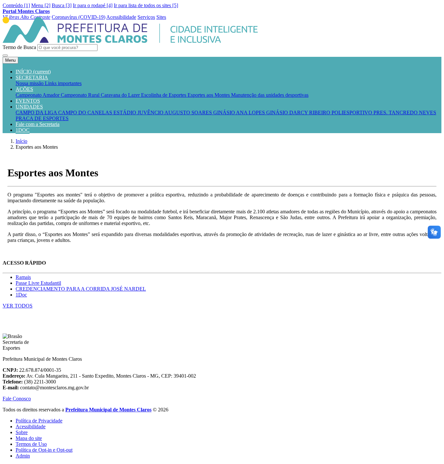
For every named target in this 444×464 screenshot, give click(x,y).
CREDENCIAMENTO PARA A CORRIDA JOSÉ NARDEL (81, 289)
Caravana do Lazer (121, 95)
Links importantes (63, 83)
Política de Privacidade (39, 420)
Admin (23, 455)
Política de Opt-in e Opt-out (44, 450)
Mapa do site (29, 438)
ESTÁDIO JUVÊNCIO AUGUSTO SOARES (163, 112)
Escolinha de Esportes (164, 95)
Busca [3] (62, 5)
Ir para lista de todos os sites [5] (146, 5)
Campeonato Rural (81, 95)
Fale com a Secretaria (37, 124)
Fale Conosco (17, 398)
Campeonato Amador (38, 95)
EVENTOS (28, 101)
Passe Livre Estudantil (38, 283)
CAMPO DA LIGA (37, 112)
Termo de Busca (19, 47)
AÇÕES (24, 89)
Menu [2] (40, 5)
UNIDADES (29, 106)
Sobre (22, 432)
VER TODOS (18, 305)
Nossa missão (30, 83)
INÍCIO (33, 71)
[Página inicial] (130, 41)
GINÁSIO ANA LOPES (239, 112)
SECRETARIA (32, 77)
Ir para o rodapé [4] (92, 5)
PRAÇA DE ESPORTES (42, 118)
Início (21, 141)
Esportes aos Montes (209, 95)
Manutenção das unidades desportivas (269, 95)
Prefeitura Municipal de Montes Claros (108, 409)
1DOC (23, 130)
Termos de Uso (31, 444)
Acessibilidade (31, 426)
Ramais (23, 277)
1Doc (21, 294)
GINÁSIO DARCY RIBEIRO (299, 112)
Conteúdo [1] (16, 5)
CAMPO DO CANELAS (85, 112)
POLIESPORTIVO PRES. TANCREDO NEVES (384, 112)
